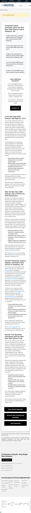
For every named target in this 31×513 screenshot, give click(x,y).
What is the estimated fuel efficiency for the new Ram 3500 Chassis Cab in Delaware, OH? (15, 55)
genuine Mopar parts (10, 296)
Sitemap (16, 504)
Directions (24, 483)
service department (18, 291)
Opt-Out (28, 504)
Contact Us (15, 108)
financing (7, 270)
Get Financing (15, 423)
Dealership (26, 478)
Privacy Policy (9, 504)
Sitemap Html (21, 504)
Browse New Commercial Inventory (15, 416)
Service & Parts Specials (11, 486)
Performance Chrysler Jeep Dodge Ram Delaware (4, 504)
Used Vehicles (5, 483)
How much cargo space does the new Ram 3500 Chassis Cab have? (14, 47)
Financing (18, 478)
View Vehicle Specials (15, 409)
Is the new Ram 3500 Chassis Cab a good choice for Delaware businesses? (15, 64)
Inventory (5, 478)
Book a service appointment (12, 326)
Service (11, 478)
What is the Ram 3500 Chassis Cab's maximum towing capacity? (15, 71)
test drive (15, 253)
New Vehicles (5, 480)
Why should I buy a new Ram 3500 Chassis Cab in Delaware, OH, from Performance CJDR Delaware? (14, 38)
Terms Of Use (13, 504)
